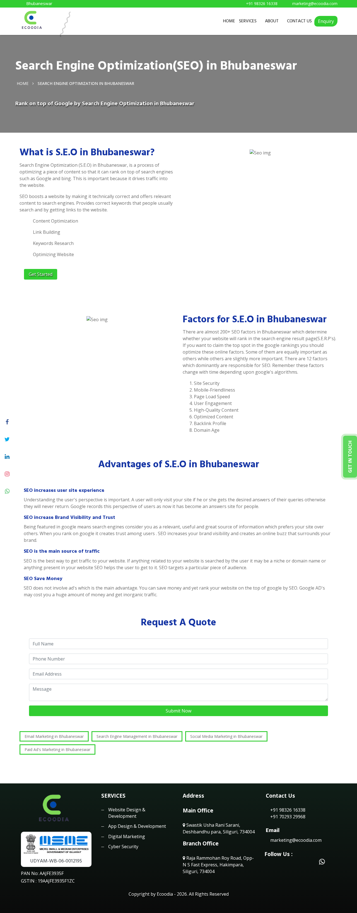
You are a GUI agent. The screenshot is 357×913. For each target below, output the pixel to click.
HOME (229, 21)
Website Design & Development (126, 813)
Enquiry (326, 21)
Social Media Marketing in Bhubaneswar (226, 736)
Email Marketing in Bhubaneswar (54, 736)
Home (22, 83)
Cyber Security (123, 846)
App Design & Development (137, 826)
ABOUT (272, 21)
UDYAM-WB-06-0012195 (56, 861)
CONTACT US (299, 21)
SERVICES (248, 21)
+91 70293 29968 (287, 817)
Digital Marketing (126, 836)
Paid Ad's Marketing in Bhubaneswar (57, 749)
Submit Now (178, 711)
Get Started (40, 274)
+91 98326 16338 (287, 810)
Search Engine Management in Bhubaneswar (137, 736)
